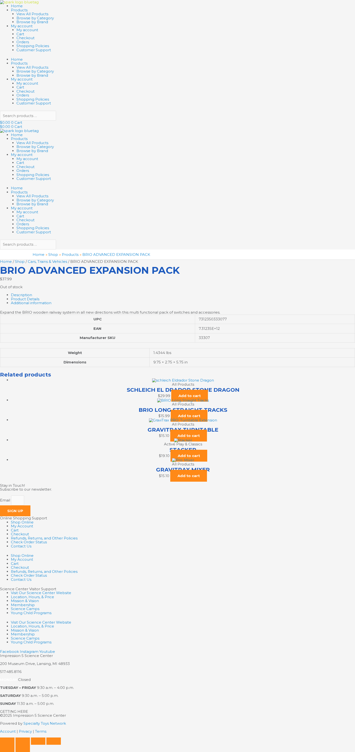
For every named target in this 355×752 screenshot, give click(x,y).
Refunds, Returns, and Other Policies (44, 538)
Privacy (25, 731)
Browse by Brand (32, 22)
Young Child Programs (31, 613)
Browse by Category (35, 18)
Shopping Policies (32, 46)
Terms (40, 731)
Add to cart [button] (189, 395)
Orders (22, 42)
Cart (20, 34)
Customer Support (33, 50)
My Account (22, 526)
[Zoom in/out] (7, 741)
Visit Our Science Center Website (41, 592)
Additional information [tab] (31, 303)
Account (8, 731)
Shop (20, 261)
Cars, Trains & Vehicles (47, 261)
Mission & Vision (25, 600)
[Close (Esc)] (53, 741)
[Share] (38, 741)
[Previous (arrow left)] (7, 748)
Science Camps (25, 608)
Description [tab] (21, 295)
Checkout (25, 38)
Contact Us (21, 546)
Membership (23, 605)
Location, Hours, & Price (32, 597)
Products (19, 10)
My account (22, 26)
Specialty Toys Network (44, 723)
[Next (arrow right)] (22, 748)
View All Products (32, 14)
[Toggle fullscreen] (22, 741)
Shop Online (22, 522)
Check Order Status (29, 542)
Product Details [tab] (25, 299)
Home (17, 6)
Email (5, 500)
